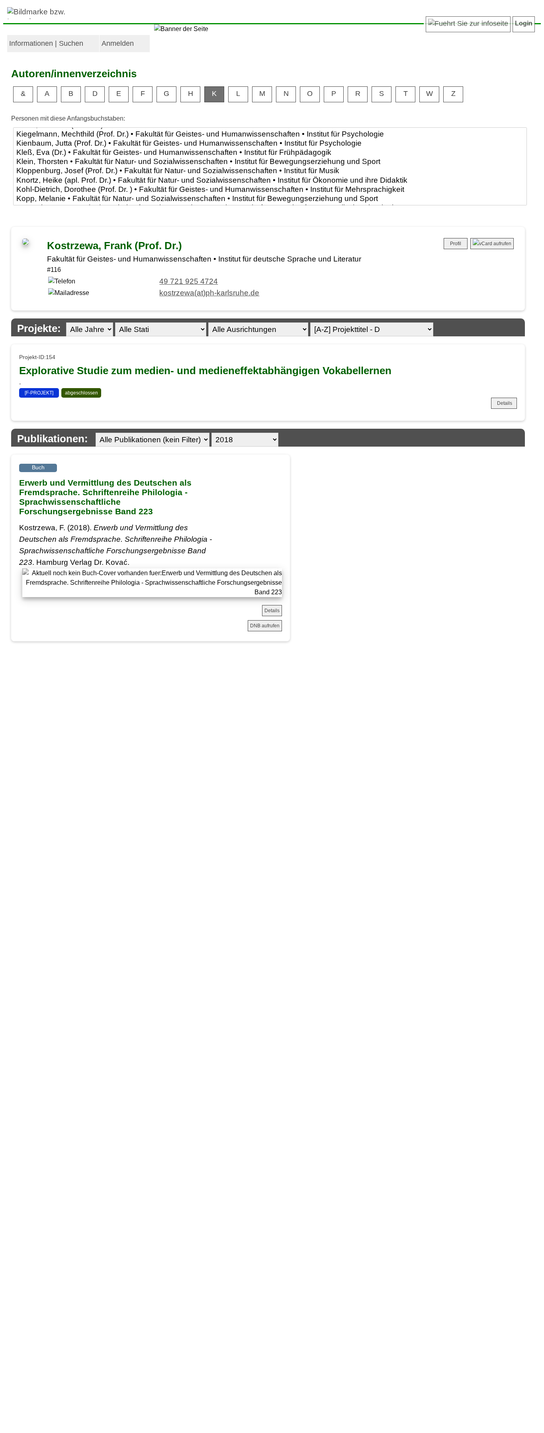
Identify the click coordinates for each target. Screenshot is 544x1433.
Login (523, 23)
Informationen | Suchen (46, 43)
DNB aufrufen (265, 626)
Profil (455, 243)
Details (504, 403)
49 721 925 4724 (188, 281)
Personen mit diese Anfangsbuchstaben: (68, 118)
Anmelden (118, 43)
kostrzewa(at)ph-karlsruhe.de (209, 293)
